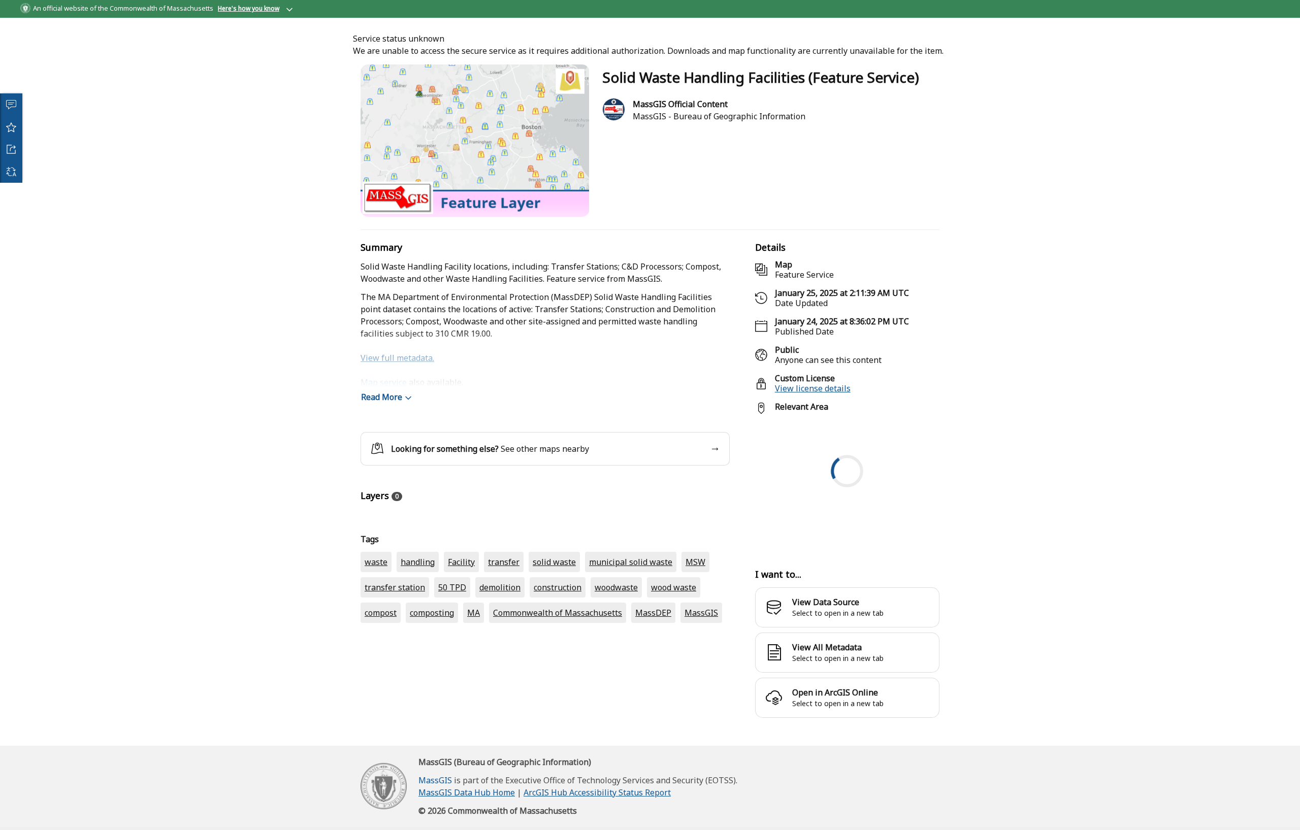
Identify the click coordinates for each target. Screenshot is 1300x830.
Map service (384, 391)
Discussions (11, 104)
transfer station (395, 654)
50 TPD (452, 654)
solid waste (554, 629)
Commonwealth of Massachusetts (557, 680)
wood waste (673, 654)
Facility (461, 629)
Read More (381, 406)
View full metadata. (397, 367)
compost (381, 680)
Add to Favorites (11, 127)
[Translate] (11, 171)
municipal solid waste (630, 629)
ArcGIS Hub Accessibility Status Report (597, 802)
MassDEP (653, 680)
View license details (813, 398)
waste (376, 629)
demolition (500, 654)
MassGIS (701, 680)
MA (473, 680)
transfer (503, 629)
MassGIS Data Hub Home (466, 802)
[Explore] (847, 495)
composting (432, 680)
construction (557, 654)
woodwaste (616, 654)
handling (418, 629)
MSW (695, 629)
